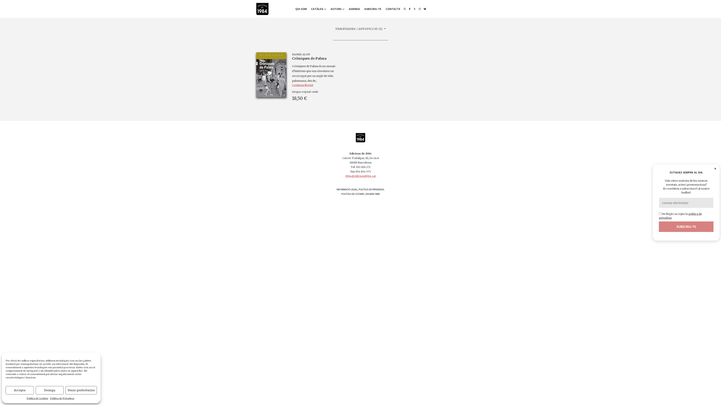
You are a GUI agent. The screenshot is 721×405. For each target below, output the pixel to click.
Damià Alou (301, 54)
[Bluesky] (425, 9)
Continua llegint (302, 85)
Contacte (393, 9)
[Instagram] (420, 9)
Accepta (19, 390)
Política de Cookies (37, 398)
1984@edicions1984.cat (360, 176)
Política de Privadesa (62, 398)
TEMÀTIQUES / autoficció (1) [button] (359, 29)
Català (315, 91)
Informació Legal (347, 189)
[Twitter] (414, 9)
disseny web (373, 194)
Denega (49, 390)
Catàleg (317, 9)
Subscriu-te (372, 9)
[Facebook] (409, 9)
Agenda (354, 9)
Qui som (301, 9)
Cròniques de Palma (309, 58)
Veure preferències (81, 390)
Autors (336, 9)
